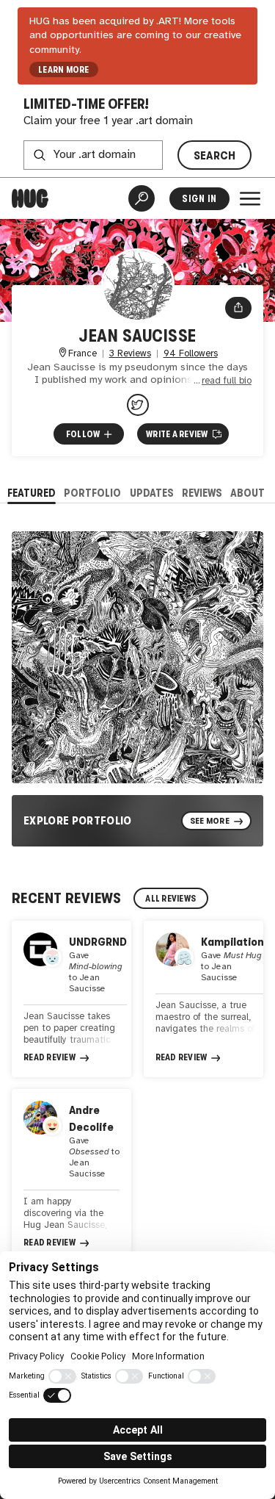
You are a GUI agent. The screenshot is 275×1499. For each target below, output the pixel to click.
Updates (152, 492)
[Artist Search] (141, 198)
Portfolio (92, 492)
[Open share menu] (238, 308)
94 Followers (191, 354)
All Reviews (170, 899)
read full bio (227, 381)
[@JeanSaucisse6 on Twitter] (138, 405)
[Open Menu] (250, 198)
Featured (31, 492)
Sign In (199, 198)
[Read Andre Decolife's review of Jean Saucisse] (71, 1175)
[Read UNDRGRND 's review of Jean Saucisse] (71, 999)
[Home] (30, 198)
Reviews (202, 492)
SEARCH (215, 155)
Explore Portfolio (77, 820)
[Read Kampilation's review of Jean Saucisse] (203, 999)
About (247, 492)
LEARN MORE (63, 70)
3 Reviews (130, 354)
